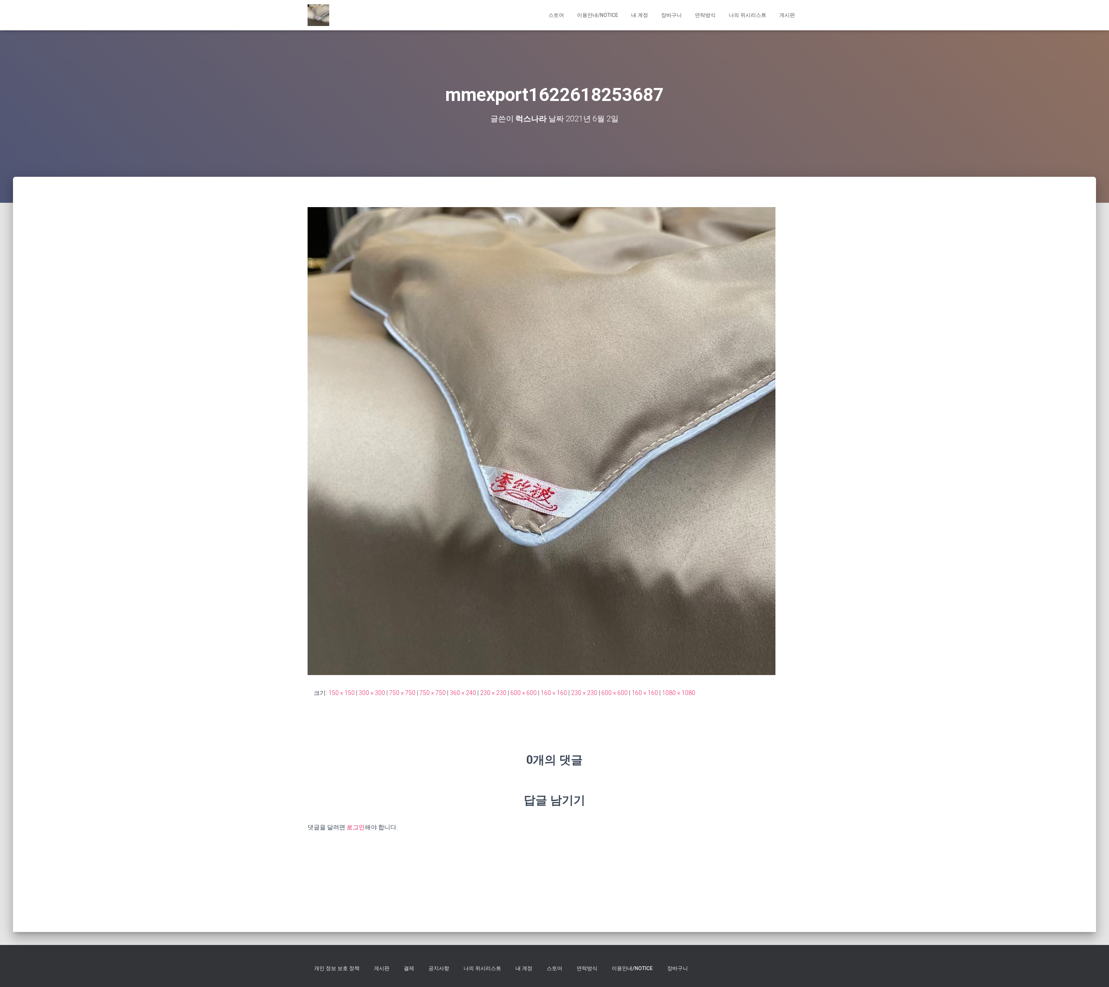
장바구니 (671, 15)
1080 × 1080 (678, 692)
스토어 (556, 15)
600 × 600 (523, 692)
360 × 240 (463, 692)
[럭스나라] (318, 15)
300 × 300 (372, 692)
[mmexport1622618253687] (541, 440)
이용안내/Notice (597, 15)
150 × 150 (341, 692)
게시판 (787, 15)
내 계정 (639, 15)
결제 (409, 968)
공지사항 (438, 968)
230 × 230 (493, 692)
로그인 (356, 827)
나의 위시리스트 (747, 15)
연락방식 (705, 15)
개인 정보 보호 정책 (337, 968)
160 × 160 (554, 692)
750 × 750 (402, 692)
